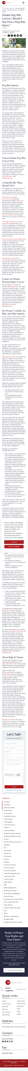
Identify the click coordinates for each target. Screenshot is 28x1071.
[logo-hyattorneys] (7, 1)
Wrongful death (9, 919)
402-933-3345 (7, 1039)
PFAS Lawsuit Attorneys (11, 902)
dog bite (15, 90)
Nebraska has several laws (10, 357)
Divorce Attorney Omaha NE (12, 842)
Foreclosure (7, 856)
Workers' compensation (11, 916)
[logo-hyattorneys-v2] (14, 980)
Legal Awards (8, 882)
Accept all (14, 542)
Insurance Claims (9, 868)
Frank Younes (12, 664)
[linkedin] (21, 35)
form (8, 721)
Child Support (8, 822)
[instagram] (15, 35)
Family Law (7, 853)
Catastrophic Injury (10, 816)
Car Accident (8, 813)
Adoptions (7, 805)
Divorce (6, 839)
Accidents (7, 802)
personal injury (8, 676)
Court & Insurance (9, 825)
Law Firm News (8, 879)
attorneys (6, 672)
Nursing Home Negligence (12, 893)
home (16, 727)
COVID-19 (7, 827)
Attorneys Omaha (9, 807)
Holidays (6, 862)
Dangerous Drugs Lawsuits (12, 833)
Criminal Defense (9, 830)
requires (19, 200)
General (6, 859)
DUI (5, 848)
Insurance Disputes (10, 870)
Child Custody (8, 819)
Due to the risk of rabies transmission (9, 198)
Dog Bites (11, 8)
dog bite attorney (12, 286)
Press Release (8, 905)
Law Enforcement (9, 876)
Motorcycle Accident (10, 890)
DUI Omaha (7, 850)
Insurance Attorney (10, 865)
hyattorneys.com (7, 178)
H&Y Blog (5, 8)
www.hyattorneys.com (21, 989)
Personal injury (8, 896)
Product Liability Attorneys (12, 908)
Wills (5, 913)
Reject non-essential (14, 546)
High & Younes (18, 293)
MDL (5, 885)
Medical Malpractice (10, 888)
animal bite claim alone (16, 631)
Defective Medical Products (12, 836)
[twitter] (12, 35)
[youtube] (18, 35)
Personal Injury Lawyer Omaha (13, 899)
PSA (5, 910)
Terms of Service (19, 1065)
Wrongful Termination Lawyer (13, 922)
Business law (8, 810)
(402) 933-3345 (6, 176)
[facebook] (9, 35)
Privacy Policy (8, 1065)
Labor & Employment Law (12, 873)
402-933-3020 (7, 1053)
